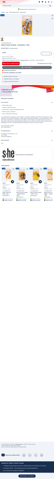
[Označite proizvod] (52, 15)
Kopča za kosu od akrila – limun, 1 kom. (35, 193)
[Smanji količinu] (43, 53)
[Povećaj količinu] (49, 53)
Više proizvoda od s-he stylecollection (24, 154)
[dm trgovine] (39, 2)
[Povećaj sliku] (27, 25)
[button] (52, 2)
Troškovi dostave (24, 60)
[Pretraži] (50, 5)
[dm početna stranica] (3, 2)
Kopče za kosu (23, 12)
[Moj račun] (45, 2)
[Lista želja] (42, 2)
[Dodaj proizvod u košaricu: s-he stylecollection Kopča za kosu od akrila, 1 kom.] (12, 181)
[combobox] (27, 5)
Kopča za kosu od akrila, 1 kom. (7, 193)
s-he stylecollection (6, 43)
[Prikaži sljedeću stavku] (50, 176)
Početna (3, 12)
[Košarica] (49, 2)
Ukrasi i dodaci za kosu (14, 12)
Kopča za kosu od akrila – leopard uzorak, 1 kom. (22, 194)
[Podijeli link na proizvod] (52, 18)
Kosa (7, 12)
